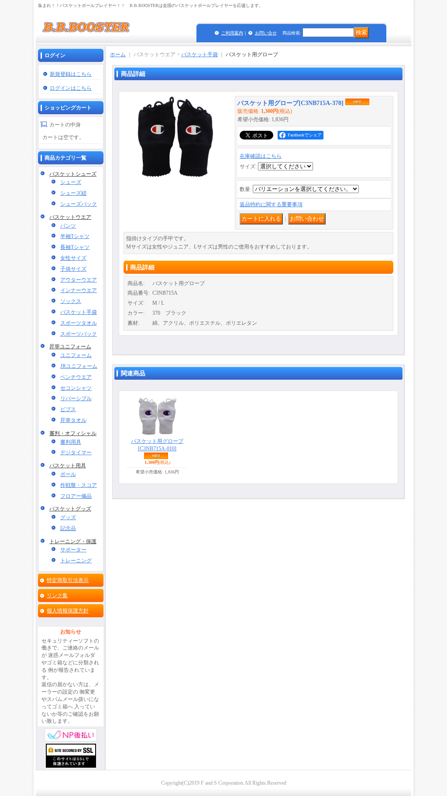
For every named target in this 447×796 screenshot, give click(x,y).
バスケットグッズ (70, 509)
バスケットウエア (70, 217)
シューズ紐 (73, 193)
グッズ (68, 517)
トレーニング (76, 561)
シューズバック (78, 204)
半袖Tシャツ (74, 236)
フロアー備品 (76, 496)
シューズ (70, 182)
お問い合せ (266, 33)
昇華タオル (73, 420)
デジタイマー (76, 452)
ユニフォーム (76, 355)
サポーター (73, 550)
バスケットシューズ (72, 174)
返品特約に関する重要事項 (271, 204)
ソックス (70, 301)
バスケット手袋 (78, 312)
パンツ (68, 226)
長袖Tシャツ (74, 247)
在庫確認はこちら (261, 156)
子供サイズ (73, 269)
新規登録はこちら (71, 74)
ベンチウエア (76, 377)
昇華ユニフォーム (70, 347)
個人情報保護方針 (68, 611)
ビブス (68, 409)
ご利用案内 (232, 33)
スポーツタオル (78, 323)
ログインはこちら (71, 88)
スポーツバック (78, 334)
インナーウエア (78, 290)
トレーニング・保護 (72, 541)
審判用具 (70, 442)
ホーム (118, 54)
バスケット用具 (67, 466)
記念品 (68, 528)
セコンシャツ (76, 388)
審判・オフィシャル (72, 433)
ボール (68, 474)
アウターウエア (78, 280)
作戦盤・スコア (78, 485)
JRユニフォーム (78, 366)
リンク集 (57, 595)
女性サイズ (73, 258)
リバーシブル (76, 398)
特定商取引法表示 (68, 580)
